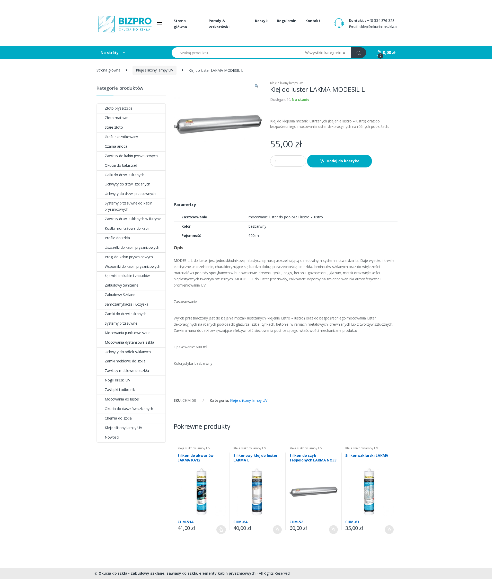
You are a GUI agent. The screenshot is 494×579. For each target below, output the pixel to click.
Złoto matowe (116, 117)
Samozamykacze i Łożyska (126, 304)
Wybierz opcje (221, 529)
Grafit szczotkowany (121, 136)
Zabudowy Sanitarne (121, 285)
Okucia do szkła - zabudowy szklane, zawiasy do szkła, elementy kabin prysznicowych (177, 573)
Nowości (112, 437)
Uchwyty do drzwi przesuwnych (130, 193)
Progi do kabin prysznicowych (129, 256)
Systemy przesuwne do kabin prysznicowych (128, 206)
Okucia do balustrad (121, 165)
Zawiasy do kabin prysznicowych (131, 155)
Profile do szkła (117, 237)
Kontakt (312, 20)
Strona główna (180, 23)
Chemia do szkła (118, 418)
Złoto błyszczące (119, 108)
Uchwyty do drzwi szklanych (127, 184)
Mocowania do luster (122, 399)
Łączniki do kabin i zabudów (127, 275)
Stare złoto (114, 127)
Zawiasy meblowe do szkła (127, 370)
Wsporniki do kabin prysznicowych (132, 266)
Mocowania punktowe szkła (128, 332)
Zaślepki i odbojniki (120, 389)
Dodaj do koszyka (343, 160)
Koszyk (261, 20)
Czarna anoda (116, 146)
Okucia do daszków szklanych (129, 408)
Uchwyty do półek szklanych (128, 351)
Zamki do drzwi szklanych (125, 313)
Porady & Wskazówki (219, 23)
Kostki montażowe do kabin (128, 228)
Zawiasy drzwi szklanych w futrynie (133, 218)
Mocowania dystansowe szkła (129, 342)
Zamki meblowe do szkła (125, 361)
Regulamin (286, 20)
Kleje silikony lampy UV (154, 70)
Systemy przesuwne (121, 323)
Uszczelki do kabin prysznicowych (132, 247)
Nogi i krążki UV (117, 380)
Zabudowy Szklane (120, 294)
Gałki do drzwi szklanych (124, 174)
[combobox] (235, 52)
